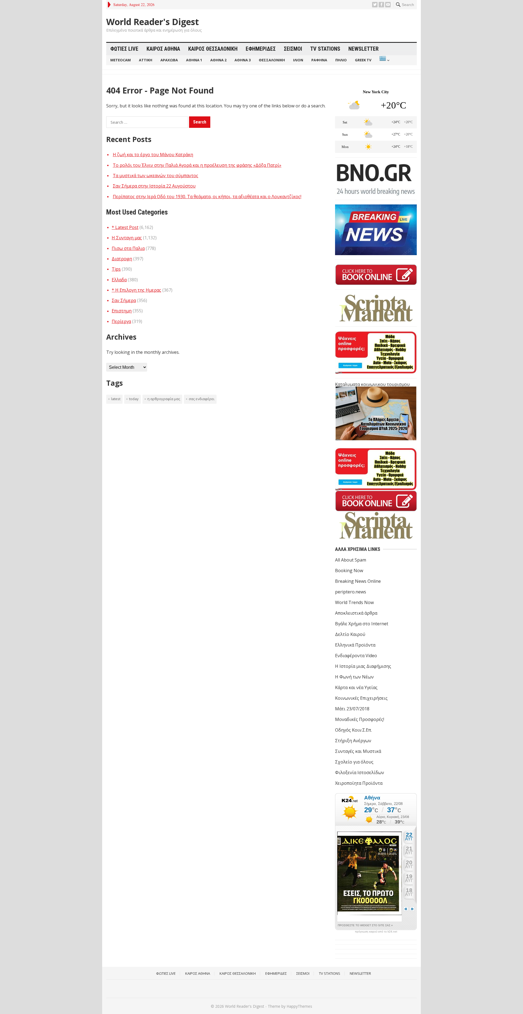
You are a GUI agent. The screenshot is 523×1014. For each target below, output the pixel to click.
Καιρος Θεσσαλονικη (213, 49)
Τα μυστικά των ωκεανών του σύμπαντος (155, 176)
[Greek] (384, 60)
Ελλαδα (119, 280)
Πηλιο (341, 60)
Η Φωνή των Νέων (354, 677)
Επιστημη (122, 311)
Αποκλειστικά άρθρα (356, 613)
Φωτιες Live (124, 49)
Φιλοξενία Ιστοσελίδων (359, 772)
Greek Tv (363, 60)
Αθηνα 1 (194, 60)
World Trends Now (354, 602)
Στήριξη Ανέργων (353, 741)
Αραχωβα (169, 60)
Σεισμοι (293, 49)
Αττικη (145, 60)
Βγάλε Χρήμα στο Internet (361, 624)
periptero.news (350, 592)
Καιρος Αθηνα (163, 49)
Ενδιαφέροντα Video (356, 656)
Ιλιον (298, 60)
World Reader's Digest (152, 21)
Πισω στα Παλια (128, 248)
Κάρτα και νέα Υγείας (356, 687)
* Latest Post (125, 227)
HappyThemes (299, 1006)
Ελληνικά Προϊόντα (355, 645)
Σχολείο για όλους (354, 762)
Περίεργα (121, 321)
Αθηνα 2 (218, 60)
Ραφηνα (319, 60)
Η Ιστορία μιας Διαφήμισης (363, 666)
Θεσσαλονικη (272, 60)
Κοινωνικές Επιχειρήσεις (361, 698)
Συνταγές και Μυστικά (358, 751)
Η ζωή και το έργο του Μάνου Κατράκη (153, 155)
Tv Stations (325, 49)
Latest (115, 398)
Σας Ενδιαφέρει (201, 398)
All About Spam (350, 560)
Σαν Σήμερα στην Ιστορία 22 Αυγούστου (154, 186)
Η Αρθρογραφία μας (163, 398)
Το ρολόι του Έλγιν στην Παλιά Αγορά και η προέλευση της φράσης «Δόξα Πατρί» (197, 165)
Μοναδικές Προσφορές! (359, 719)
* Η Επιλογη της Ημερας (136, 290)
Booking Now (349, 571)
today (134, 398)
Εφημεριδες (261, 49)
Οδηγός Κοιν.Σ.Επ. (353, 730)
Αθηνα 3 (243, 60)
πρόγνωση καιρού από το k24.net (376, 931)
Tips (116, 269)
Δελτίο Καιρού (350, 634)
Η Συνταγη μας (127, 238)
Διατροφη (122, 259)
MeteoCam (120, 60)
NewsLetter (363, 49)
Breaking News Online (358, 581)
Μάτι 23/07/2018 (352, 709)
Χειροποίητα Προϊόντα (358, 783)
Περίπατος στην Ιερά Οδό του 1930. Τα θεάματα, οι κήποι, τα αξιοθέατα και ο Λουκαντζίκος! (207, 197)
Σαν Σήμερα (124, 300)
